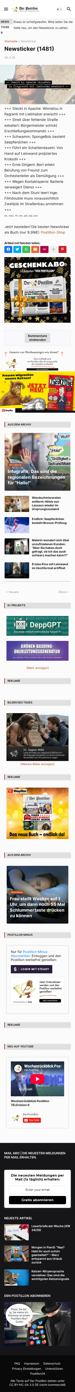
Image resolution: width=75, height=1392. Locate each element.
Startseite (11, 41)
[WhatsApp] (26, 249)
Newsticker (28, 41)
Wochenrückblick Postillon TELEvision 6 (30, 1102)
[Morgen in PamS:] (16, 1253)
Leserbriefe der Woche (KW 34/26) (50, 1227)
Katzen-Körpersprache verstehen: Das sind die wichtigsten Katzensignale (50, 1274)
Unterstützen (54, 1368)
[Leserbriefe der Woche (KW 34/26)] (16, 1232)
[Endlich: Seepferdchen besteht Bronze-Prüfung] (17, 525)
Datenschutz (52, 1363)
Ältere (62, 592)
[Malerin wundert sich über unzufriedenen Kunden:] (17, 546)
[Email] (35, 249)
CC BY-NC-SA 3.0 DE (24, 1384)
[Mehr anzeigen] (54, 249)
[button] (5, 9)
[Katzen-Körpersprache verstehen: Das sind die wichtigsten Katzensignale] (16, 1277)
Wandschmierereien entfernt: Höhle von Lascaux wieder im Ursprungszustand (46, 503)
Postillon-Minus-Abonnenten (30, 954)
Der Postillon (38, 1381)
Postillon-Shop (53, 232)
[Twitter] (17, 249)
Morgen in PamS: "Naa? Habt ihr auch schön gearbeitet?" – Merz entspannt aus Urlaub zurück (48, 1254)
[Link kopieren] (44, 249)
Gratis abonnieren (37, 1200)
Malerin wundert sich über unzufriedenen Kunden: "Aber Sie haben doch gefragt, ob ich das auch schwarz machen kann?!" (50, 547)
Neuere (14, 592)
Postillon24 (37, 1373)
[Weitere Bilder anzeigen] (37, 764)
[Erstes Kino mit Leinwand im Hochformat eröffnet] (17, 570)
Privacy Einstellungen (26, 1368)
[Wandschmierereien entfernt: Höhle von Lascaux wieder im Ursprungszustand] (17, 504)
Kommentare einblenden (37, 338)
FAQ (17, 1363)
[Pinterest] (62, 249)
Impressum (31, 1363)
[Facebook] (8, 249)
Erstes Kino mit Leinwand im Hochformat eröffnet (50, 566)
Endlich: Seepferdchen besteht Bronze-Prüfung (49, 520)
